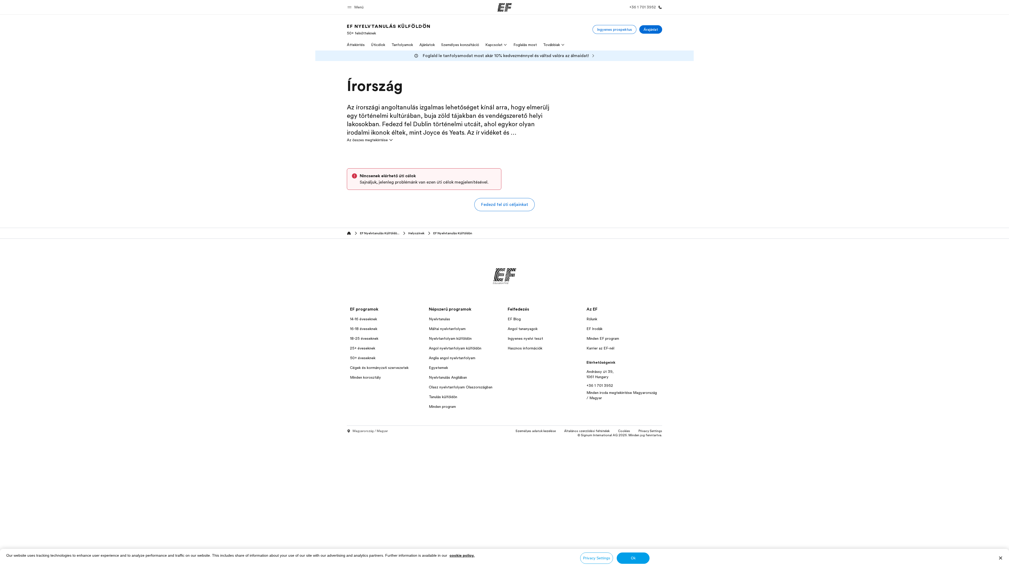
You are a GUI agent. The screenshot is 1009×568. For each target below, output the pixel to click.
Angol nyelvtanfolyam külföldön (455, 348)
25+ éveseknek (362, 348)
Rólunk (591, 319)
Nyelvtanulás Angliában (448, 377)
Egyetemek (438, 368)
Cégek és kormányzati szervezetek (379, 368)
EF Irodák (594, 329)
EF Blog (514, 319)
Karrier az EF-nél (600, 348)
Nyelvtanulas (439, 319)
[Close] (1000, 558)
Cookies (624, 431)
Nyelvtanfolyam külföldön (450, 338)
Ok (633, 558)
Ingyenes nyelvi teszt (525, 338)
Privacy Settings (596, 558)
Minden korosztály (365, 377)
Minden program (442, 406)
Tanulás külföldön (443, 397)
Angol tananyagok (523, 329)
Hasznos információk (525, 348)
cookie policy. (462, 555)
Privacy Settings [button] (650, 431)
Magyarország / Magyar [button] (370, 431)
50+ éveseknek (362, 358)
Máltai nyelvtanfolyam (447, 329)
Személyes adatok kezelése (536, 431)
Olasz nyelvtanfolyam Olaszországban (460, 387)
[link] (389, 29)
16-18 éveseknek (363, 329)
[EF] (504, 7)
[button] (356, 7)
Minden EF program (602, 338)
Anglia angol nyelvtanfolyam (452, 358)
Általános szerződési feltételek (587, 431)
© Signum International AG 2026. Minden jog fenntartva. (620, 435)
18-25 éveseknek (364, 338)
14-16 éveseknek (363, 319)
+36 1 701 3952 (599, 385)
